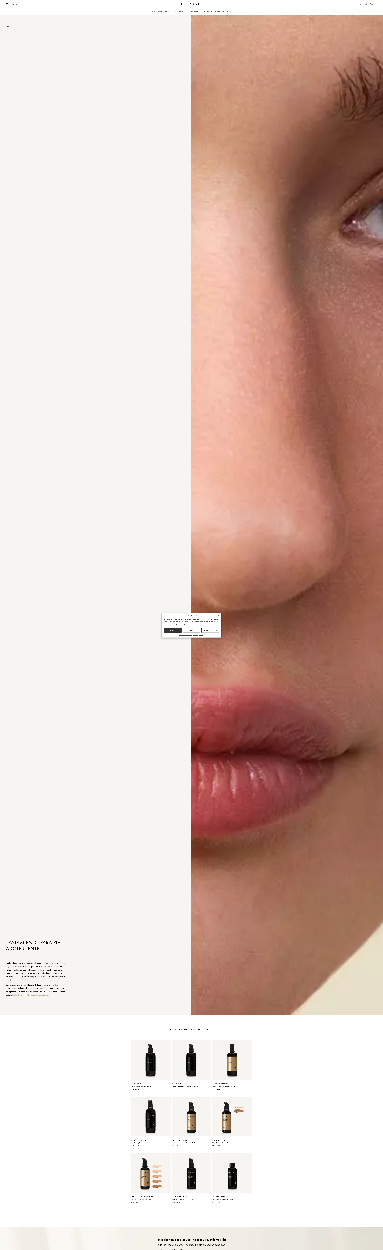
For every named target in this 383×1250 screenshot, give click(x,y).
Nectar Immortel (138, 1140)
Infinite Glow (218, 1140)
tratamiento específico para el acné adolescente (32, 995)
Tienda (167, 12)
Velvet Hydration (220, 1084)
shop (7, 26)
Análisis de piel (157, 12)
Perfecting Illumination (142, 1196)
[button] (218, 615)
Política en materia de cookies (185, 635)
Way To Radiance (179, 1140)
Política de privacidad (198, 635)
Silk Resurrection (179, 1196)
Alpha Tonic (136, 1084)
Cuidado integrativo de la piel (213, 12)
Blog (229, 12)
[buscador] (361, 4)
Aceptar (172, 630)
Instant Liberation (220, 1196)
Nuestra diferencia (179, 12)
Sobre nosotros (194, 12)
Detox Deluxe (177, 1084)
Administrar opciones (210, 630)
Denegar (191, 630)
